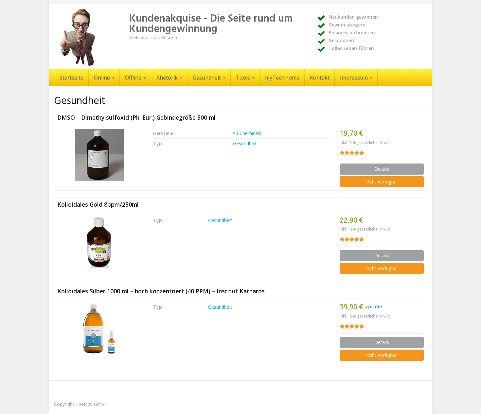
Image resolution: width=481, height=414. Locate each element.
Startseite (71, 77)
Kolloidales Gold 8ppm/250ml (98, 204)
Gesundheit (207, 77)
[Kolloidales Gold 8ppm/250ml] (99, 242)
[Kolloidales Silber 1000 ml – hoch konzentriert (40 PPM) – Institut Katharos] (99, 328)
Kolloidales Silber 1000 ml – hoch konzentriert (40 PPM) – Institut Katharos (161, 291)
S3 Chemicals (247, 133)
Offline (134, 77)
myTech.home (282, 77)
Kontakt (320, 77)
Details (381, 169)
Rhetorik (167, 77)
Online (102, 77)
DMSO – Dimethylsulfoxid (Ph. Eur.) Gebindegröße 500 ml (136, 117)
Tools (243, 77)
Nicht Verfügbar (381, 182)
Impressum (354, 77)
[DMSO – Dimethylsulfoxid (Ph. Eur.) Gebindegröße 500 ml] (99, 155)
